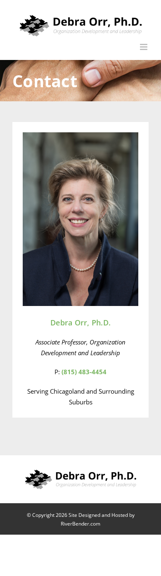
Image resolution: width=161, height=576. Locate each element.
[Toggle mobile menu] (144, 47)
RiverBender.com (80, 523)
